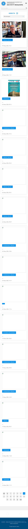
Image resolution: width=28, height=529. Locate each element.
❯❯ (21, 499)
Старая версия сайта (14, 526)
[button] (26, 8)
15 (14, 499)
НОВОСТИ (12, 13)
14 (10, 499)
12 (24, 496)
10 (17, 496)
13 (7, 499)
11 (20, 496)
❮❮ (4, 493)
